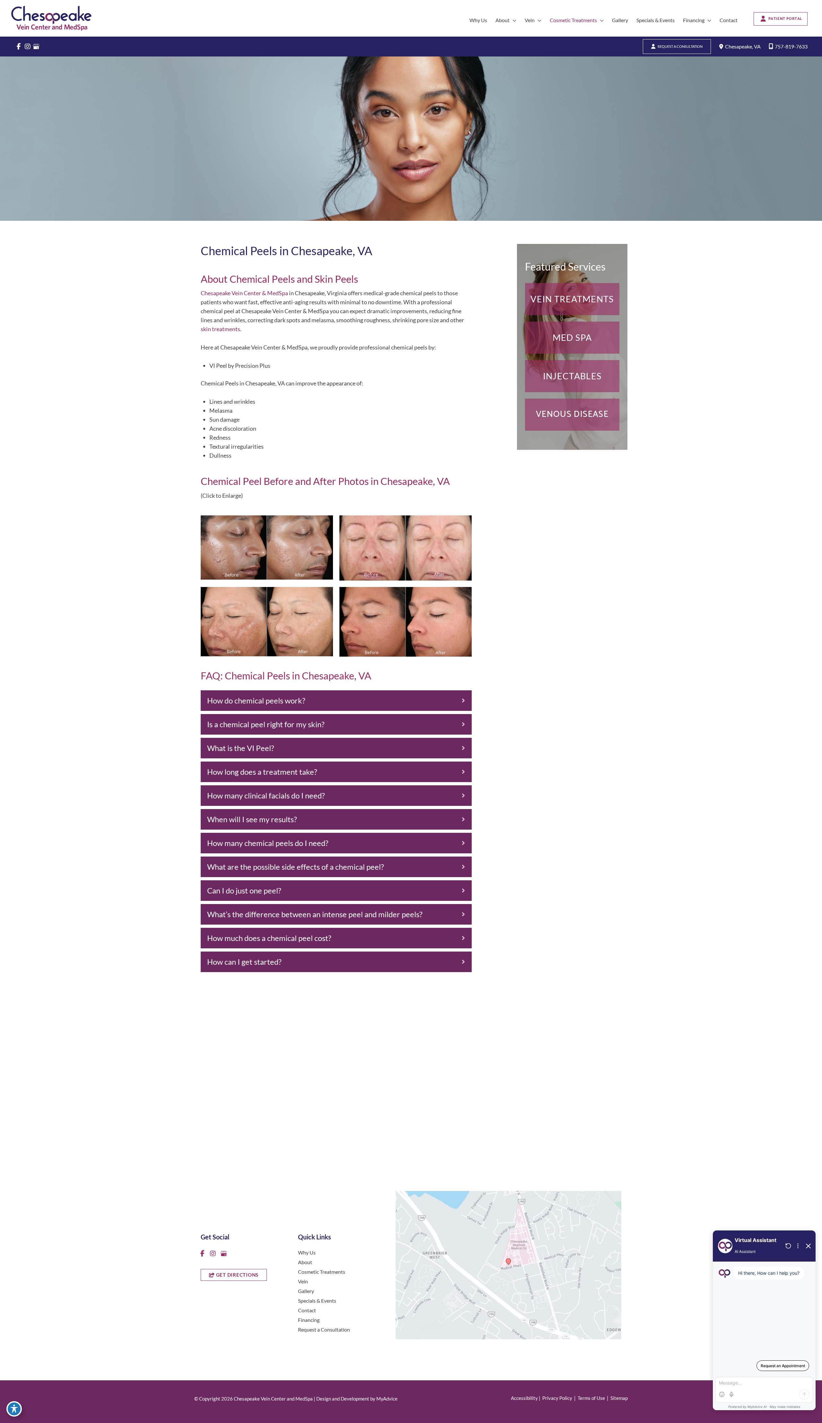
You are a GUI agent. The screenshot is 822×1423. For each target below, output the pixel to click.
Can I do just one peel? (244, 890)
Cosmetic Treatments (321, 1271)
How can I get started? (244, 961)
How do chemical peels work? (256, 700)
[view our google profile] (36, 46)
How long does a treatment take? (262, 771)
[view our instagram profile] (27, 46)
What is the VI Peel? (240, 748)
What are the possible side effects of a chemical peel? (295, 866)
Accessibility (524, 1398)
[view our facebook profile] (18, 46)
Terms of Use (591, 1398)
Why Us (307, 1252)
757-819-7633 (791, 46)
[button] (513, 20)
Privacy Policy (557, 1398)
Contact (307, 1310)
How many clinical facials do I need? (266, 795)
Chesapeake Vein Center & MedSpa (244, 293)
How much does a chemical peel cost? (269, 938)
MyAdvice (387, 1398)
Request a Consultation (680, 46)
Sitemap (618, 1398)
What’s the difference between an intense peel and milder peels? (315, 914)
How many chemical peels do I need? (267, 843)
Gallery (306, 1291)
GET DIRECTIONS (236, 1274)
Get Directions (422, 1132)
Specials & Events (317, 1300)
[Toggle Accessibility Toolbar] (14, 1409)
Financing (308, 1319)
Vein (303, 1281)
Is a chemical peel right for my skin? (266, 724)
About (305, 1262)
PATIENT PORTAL (785, 19)
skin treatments (220, 328)
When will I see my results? (252, 819)
